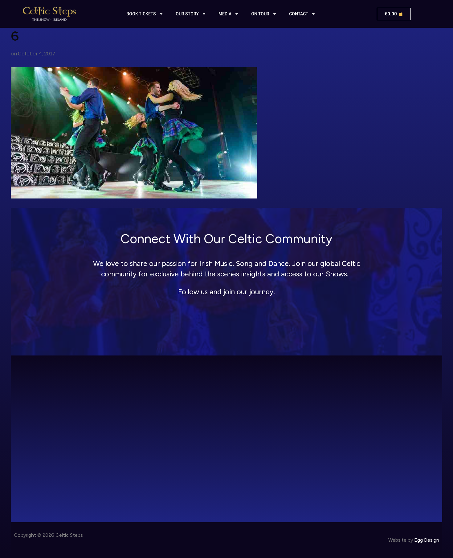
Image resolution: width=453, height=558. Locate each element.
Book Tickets (141, 13)
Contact (298, 13)
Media (224, 13)
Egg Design (426, 540)
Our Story (187, 13)
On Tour (260, 13)
